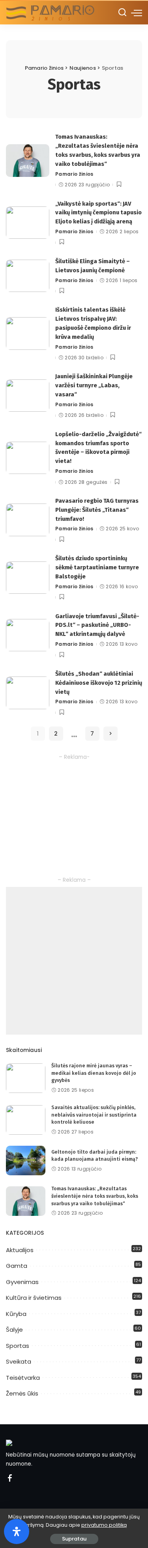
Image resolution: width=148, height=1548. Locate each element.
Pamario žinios (74, 174)
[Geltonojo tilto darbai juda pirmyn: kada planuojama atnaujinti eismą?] (25, 1160)
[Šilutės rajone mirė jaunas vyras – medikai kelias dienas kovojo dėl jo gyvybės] (25, 1078)
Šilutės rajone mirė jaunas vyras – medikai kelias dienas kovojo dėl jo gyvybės (93, 1073)
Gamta (16, 1266)
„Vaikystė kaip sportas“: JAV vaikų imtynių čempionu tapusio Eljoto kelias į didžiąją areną (98, 212)
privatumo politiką (104, 1525)
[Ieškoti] (122, 12)
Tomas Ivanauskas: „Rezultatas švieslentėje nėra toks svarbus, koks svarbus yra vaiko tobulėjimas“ (94, 1196)
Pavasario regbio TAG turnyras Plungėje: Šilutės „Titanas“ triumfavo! (97, 509)
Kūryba (16, 1314)
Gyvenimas (22, 1282)
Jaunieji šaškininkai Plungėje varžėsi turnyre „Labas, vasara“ (94, 385)
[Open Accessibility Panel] (16, 1531)
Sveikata (18, 1361)
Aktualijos (20, 1250)
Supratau (74, 1538)
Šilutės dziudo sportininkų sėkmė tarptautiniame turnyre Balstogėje (97, 567)
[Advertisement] (74, 961)
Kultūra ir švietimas (34, 1297)
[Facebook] (10, 1479)
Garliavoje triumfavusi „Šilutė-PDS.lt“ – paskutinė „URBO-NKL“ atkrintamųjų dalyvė (97, 625)
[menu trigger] (136, 12)
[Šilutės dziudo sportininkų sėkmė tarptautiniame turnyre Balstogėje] (27, 577)
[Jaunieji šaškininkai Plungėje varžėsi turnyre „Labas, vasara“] (27, 395)
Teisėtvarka (23, 1377)
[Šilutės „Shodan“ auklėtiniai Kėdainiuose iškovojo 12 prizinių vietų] (27, 692)
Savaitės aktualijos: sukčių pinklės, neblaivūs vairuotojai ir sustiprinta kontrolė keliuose (94, 1114)
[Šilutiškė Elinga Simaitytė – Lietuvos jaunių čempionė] (27, 276)
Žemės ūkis (22, 1393)
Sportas (17, 1346)
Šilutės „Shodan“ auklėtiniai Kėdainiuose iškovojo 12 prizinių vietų (98, 682)
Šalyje (14, 1329)
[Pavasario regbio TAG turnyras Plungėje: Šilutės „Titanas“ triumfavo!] (27, 520)
